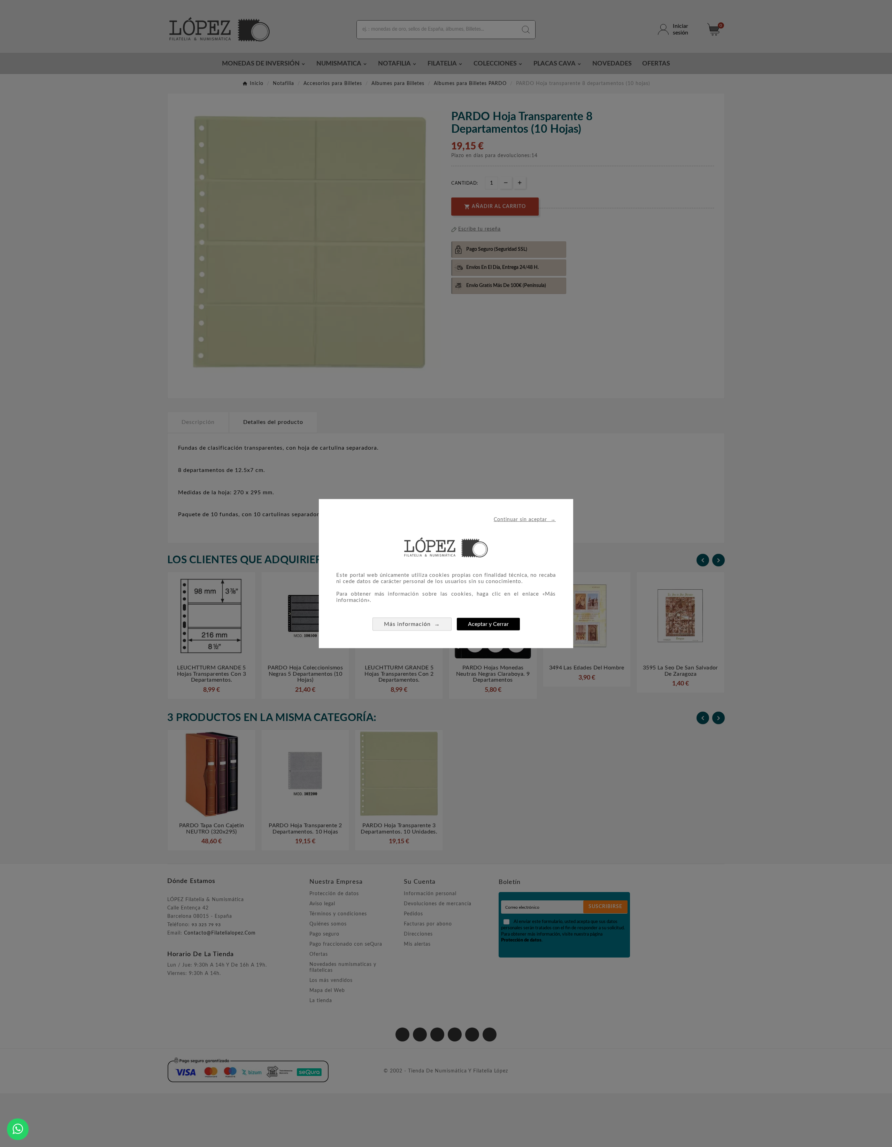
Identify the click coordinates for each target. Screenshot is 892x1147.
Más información (412, 624)
